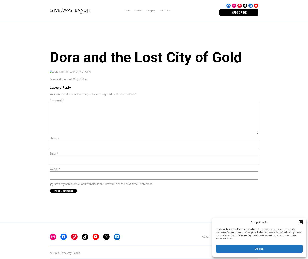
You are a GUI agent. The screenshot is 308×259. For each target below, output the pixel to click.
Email (54, 153)
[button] (301, 222)
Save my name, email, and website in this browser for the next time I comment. (103, 184)
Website (55, 169)
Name (54, 138)
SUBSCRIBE (239, 12)
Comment (57, 100)
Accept (259, 248)
